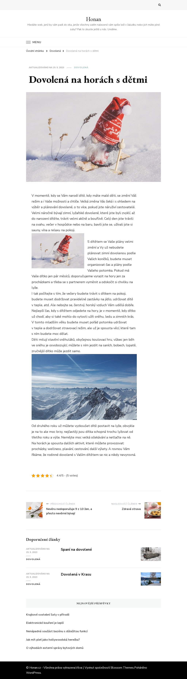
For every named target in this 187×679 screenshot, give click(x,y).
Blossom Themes (122, 668)
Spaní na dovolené (76, 549)
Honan (93, 19)
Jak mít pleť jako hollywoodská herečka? (53, 640)
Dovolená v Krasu (76, 574)
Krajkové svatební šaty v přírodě (47, 615)
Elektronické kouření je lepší (45, 623)
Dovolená (81, 67)
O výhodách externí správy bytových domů (54, 648)
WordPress (33, 673)
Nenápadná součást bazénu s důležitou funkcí (57, 631)
